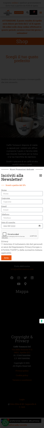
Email (4, 206)
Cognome (5, 198)
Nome (4, 190)
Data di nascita (8, 222)
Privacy (4, 241)
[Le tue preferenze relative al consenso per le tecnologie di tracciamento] (41, 321)
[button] (41, 175)
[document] (22, 214)
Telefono (5, 214)
